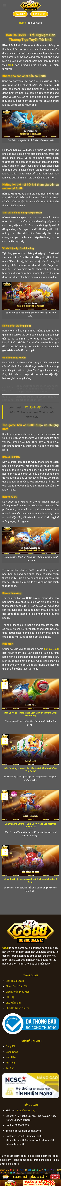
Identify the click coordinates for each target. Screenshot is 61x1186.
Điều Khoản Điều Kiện (18, 991)
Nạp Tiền (11, 1057)
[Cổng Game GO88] (30, 5)
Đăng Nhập (12, 1051)
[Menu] (4, 5)
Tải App (10, 1068)
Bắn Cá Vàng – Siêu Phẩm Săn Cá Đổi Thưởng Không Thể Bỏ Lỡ (30, 769)
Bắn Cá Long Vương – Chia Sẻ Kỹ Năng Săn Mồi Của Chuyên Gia (30, 825)
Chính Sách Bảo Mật (17, 986)
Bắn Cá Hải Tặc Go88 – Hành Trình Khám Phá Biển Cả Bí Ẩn (30, 880)
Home (22, 22)
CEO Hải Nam (13, 1002)
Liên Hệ (10, 997)
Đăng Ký (10, 1046)
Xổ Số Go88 (32, 407)
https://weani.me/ (26, 1110)
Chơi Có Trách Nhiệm (17, 1008)
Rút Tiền (10, 1062)
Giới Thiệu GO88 (15, 980)
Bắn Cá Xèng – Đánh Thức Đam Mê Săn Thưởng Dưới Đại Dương (30, 714)
